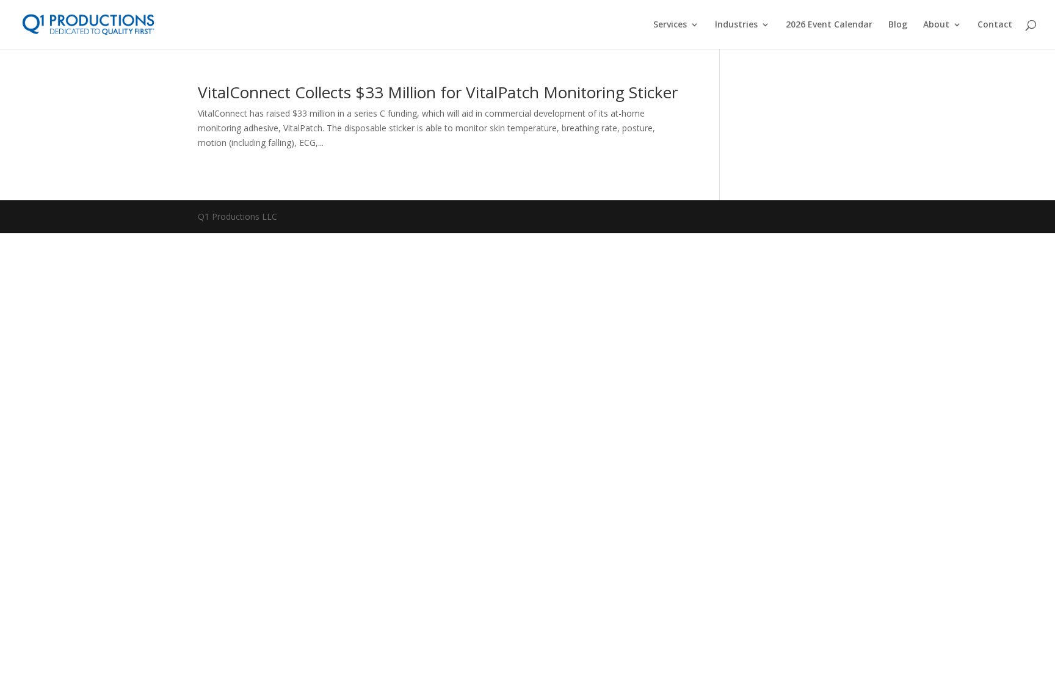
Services (670, 25)
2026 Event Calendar (829, 25)
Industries (736, 25)
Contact (994, 25)
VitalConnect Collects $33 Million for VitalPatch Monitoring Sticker (438, 92)
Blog (897, 25)
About (936, 25)
